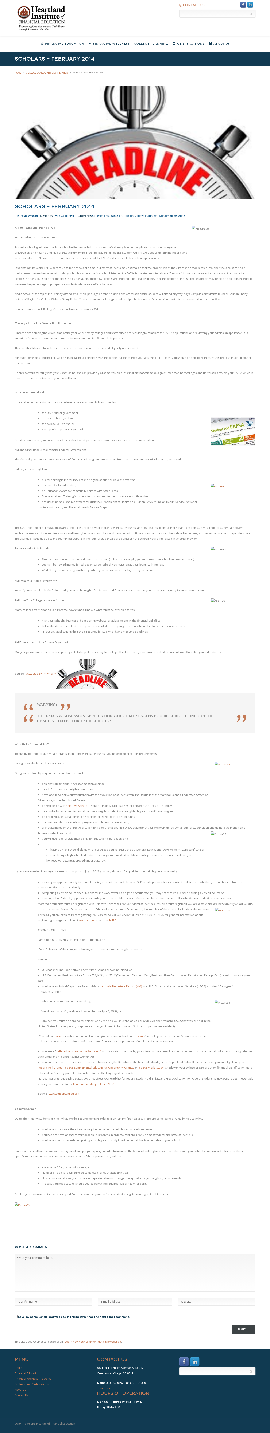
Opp (111, 1067)
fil (90, 1084)
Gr (55, 1067)
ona (104, 1067)
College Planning (151, 43)
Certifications (190, 43)
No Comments (168, 216)
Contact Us (21, 1395)
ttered (63, 1051)
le (82, 1067)
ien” (98, 1051)
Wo (150, 1067)
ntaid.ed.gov (48, 673)
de (38, 673)
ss (88, 920)
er (69, 1067)
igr (74, 1051)
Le (74, 1084)
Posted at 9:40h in (26, 216)
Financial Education (64, 43)
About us (20, 1390)
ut (87, 1084)
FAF (111, 920)
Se (67, 806)
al (86, 1051)
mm (70, 1051)
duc (96, 1067)
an (78, 1051)
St (157, 1067)
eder (42, 1067)
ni (120, 1067)
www (82, 920)
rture (122, 986)
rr (105, 986)
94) (140, 986)
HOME (18, 73)
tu (35, 673)
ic (85, 806)
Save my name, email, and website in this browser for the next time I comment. (74, 1317)
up (77, 1067)
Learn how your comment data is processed (93, 1341)
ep (115, 986)
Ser (80, 806)
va (107, 986)
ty (122, 1067)
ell (51, 1067)
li (92, 1084)
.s (86, 920)
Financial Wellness (111, 43)
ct (73, 806)
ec (129, 986)
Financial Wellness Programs (33, 1379)
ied (91, 1051)
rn (79, 1084)
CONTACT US (193, 5)
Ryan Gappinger (64, 216)
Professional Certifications (32, 1384)
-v (56, 1036)
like (181, 216)
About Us (221, 43)
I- (137, 986)
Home (18, 1368)
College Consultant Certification (47, 73)
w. (31, 673)
